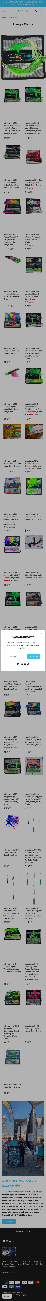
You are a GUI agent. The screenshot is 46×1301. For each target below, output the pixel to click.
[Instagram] (22, 664)
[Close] (41, 633)
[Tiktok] (28, 664)
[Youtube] (25, 664)
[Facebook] (18, 664)
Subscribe (33, 656)
